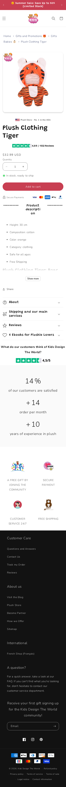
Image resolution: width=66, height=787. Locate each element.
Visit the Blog (15, 597)
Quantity (7, 159)
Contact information (42, 779)
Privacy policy (17, 774)
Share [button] (10, 289)
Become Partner (16, 613)
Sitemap (12, 629)
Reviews (12, 572)
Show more (33, 278)
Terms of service (35, 774)
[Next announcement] (62, 5)
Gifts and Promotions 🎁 (31, 36)
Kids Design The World (29, 768)
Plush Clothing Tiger (33, 41)
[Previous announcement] (4, 5)
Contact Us (13, 556)
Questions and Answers (21, 549)
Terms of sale (52, 774)
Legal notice (23, 779)
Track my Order (16, 564)
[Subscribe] (55, 726)
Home (7, 36)
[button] (4, 18)
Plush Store (14, 605)
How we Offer (15, 621)
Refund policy (50, 768)
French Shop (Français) (20, 653)
